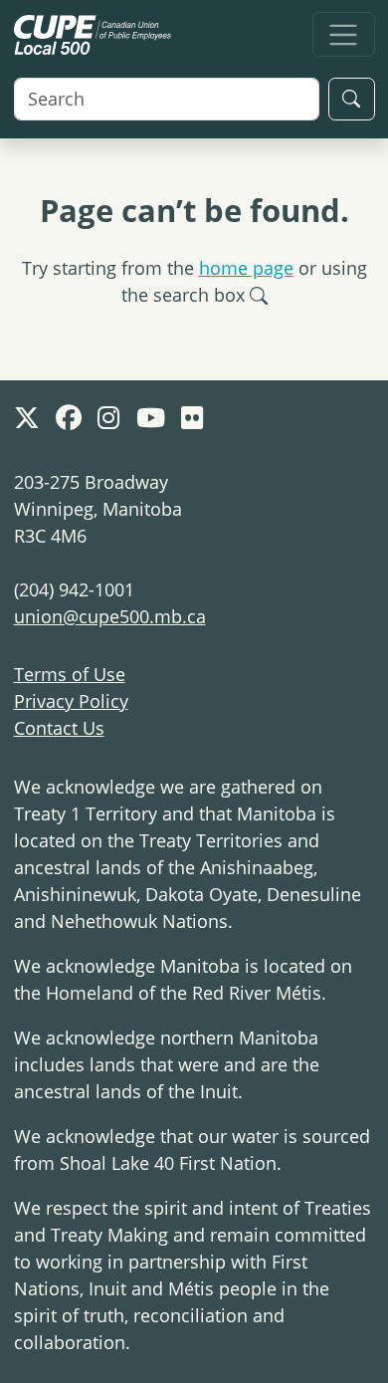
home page (246, 268)
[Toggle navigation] (343, 34)
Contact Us (59, 728)
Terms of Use (69, 674)
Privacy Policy (71, 701)
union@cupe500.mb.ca (110, 616)
